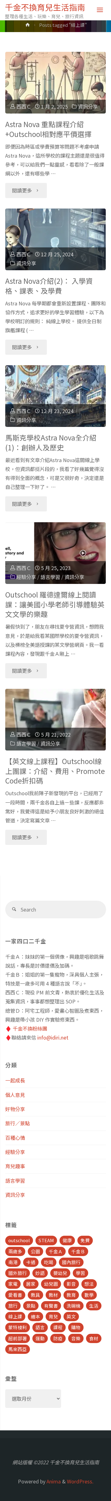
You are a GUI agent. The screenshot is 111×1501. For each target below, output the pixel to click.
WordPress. (80, 1481)
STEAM (46, 1240)
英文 (71, 1316)
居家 (30, 1283)
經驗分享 (26, 577)
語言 (40, 1327)
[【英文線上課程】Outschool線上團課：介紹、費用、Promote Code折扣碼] (55, 719)
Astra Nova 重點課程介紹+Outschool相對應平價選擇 (48, 129)
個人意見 (15, 1094)
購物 (75, 1327)
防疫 (58, 1338)
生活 (93, 1305)
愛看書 (15, 1295)
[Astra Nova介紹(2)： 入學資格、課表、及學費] (55, 239)
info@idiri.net (52, 1037)
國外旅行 (17, 1273)
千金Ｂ (78, 1251)
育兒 (53, 1316)
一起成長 (15, 1080)
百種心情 (15, 1137)
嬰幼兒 (60, 1273)
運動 (40, 1338)
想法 (89, 1283)
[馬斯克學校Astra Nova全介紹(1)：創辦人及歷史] (55, 396)
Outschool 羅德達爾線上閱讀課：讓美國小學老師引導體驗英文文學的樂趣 (55, 604)
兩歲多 (15, 1251)
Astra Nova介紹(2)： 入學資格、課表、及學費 (49, 286)
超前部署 (17, 1338)
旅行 (13, 1305)
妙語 (40, 1273)
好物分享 (15, 1109)
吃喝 (48, 1262)
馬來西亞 (17, 1349)
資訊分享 (88, 106)
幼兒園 (51, 1283)
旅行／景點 (17, 1123)
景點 (30, 1305)
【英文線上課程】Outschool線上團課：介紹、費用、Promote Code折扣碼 (55, 771)
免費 (85, 1240)
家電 (13, 1283)
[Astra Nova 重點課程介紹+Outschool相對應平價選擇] (55, 83)
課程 (58, 1327)
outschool (19, 1240)
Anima (53, 1481)
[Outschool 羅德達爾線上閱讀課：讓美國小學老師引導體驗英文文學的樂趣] (55, 553)
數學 (89, 1295)
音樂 (75, 1338)
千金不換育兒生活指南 (45, 7)
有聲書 (51, 1305)
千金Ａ (56, 1251)
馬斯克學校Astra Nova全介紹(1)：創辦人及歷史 (51, 442)
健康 (67, 1240)
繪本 (35, 1316)
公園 (35, 1251)
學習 (80, 1273)
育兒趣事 (15, 1166)
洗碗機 (73, 1305)
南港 (13, 1262)
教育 (71, 1295)
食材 (93, 1338)
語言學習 (50, 577)
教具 (35, 1295)
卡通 (30, 1262)
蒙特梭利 (17, 1327)
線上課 (15, 1316)
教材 (53, 1295)
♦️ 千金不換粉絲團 (26, 1028)
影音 (71, 1283)
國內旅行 (71, 1262)
